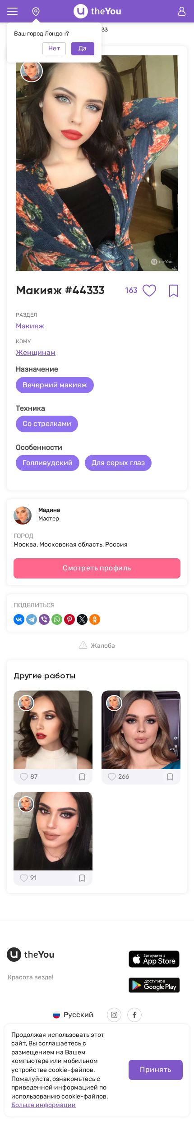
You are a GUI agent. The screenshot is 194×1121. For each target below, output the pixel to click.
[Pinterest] (69, 619)
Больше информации (43, 1105)
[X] (82, 619)
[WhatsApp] (56, 619)
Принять (155, 1069)
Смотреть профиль (97, 568)
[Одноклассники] (94, 619)
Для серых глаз (118, 462)
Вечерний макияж (55, 385)
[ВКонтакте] (19, 619)
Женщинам (35, 352)
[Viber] (44, 619)
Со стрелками (47, 423)
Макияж (30, 326)
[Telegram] (31, 619)
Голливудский (48, 462)
